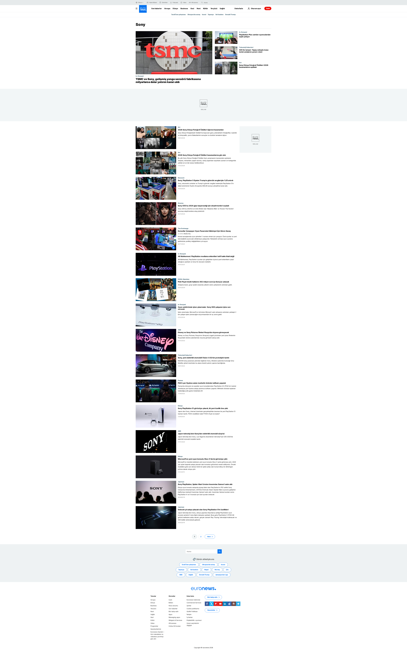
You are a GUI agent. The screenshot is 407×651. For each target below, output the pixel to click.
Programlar (154, 626)
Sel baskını (219, 14)
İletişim (189, 614)
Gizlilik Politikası (192, 611)
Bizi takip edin (173, 611)
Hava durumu (173, 606)
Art (240, 62)
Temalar (153, 596)
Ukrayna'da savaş (193, 14)
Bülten (171, 603)
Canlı (268, 8)
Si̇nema (180, 203)
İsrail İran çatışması (178, 14)
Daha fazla (190, 596)
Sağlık (222, 8)
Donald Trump (230, 14)
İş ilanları (190, 617)
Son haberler (156, 8)
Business (184, 8)
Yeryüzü (213, 8)
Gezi (192, 8)
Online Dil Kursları (175, 626)
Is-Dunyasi (140, 76)
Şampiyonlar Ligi (222, 575)
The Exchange (183, 228)
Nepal (206, 569)
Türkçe (140, 2)
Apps (170, 614)
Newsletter (211, 610)
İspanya (211, 14)
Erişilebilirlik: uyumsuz (194, 620)
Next (199, 8)
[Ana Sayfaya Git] (143, 9)
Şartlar (189, 606)
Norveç (217, 569)
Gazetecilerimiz (156, 629)
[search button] (202, 2)
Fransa (180, 380)
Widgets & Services (175, 620)
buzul (204, 14)
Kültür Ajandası (183, 279)
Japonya (181, 482)
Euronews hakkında (193, 600)
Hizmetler (172, 596)
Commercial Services (194, 603)
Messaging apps (174, 617)
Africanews (172, 623)
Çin (227, 569)
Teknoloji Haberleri (246, 47)
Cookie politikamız (193, 608)
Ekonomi (181, 178)
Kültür (205, 8)
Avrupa (167, 8)
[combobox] (212, 2)
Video (152, 623)
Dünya (175, 8)
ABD (179, 330)
